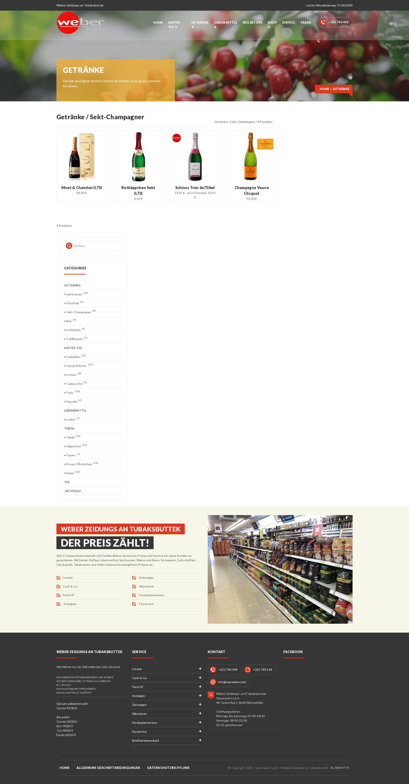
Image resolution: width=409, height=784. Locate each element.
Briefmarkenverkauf (145, 740)
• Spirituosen (76, 294)
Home (158, 22)
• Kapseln (73, 401)
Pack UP (68, 595)
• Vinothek (74, 303)
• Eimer (72, 473)
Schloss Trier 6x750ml (195, 187)
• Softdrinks (74, 330)
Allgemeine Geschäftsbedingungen (108, 768)
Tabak (305, 22)
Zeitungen (146, 577)
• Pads (72, 392)
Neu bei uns (253, 22)
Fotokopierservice (151, 595)
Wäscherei (146, 586)
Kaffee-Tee (174, 25)
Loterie (68, 577)
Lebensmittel (226, 22)
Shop (272, 22)
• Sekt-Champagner (80, 312)
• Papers (72, 455)
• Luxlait (72, 419)
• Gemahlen (75, 357)
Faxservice (146, 604)
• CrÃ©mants (75, 339)
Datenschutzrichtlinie (168, 768)
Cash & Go (70, 586)
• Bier (70, 321)
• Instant (72, 374)
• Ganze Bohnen (78, 365)
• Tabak (72, 437)
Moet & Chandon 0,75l (81, 187)
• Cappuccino (75, 383)
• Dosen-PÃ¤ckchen (81, 464)
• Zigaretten (75, 446)
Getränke (200, 22)
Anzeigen (69, 604)
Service (288, 22)
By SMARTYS (340, 768)
